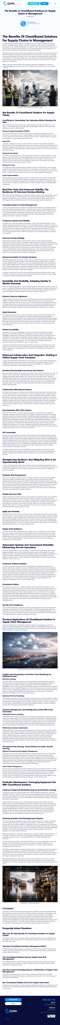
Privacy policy (53, 1012)
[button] (50, 4)
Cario (11, 64)
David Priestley (31, 22)
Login (44, 3)
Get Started (33, 3)
